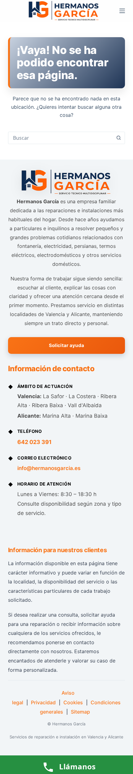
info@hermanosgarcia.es (48, 468)
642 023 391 (34, 442)
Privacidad (43, 702)
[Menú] (122, 11)
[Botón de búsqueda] (118, 138)
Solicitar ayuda (66, 345)
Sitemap (80, 712)
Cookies (73, 702)
